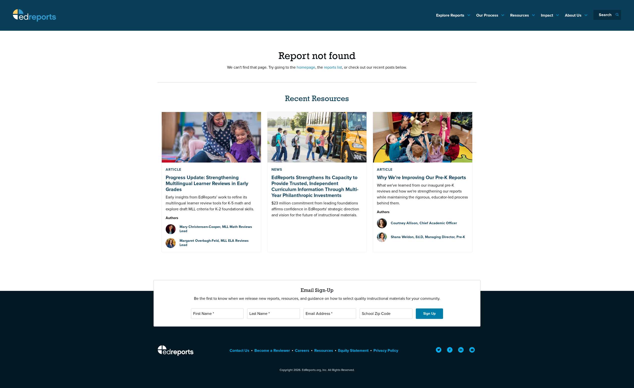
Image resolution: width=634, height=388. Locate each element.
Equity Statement (353, 350)
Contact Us (239, 350)
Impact (547, 15)
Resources (520, 15)
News (276, 169)
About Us (573, 15)
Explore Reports (450, 15)
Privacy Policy (385, 350)
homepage (306, 67)
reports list (333, 67)
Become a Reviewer (272, 350)
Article (173, 169)
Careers (302, 350)
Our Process (487, 15)
